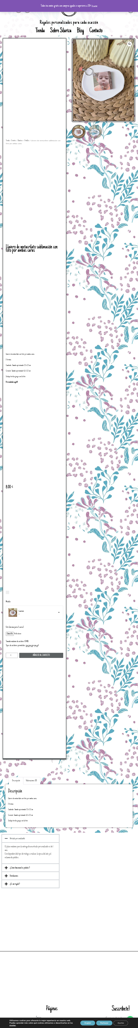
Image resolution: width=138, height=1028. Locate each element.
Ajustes (121, 1023)
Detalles (27, 140)
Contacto (96, 31)
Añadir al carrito (41, 655)
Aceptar (87, 1023)
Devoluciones (14, 876)
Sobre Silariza (60, 31)
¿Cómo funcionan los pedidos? (20, 868)
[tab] (16, 780)
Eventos (13, 140)
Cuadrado (21, 611)
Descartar (94, 6)
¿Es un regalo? (15, 884)
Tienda (40, 31)
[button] (30, 838)
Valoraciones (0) (31, 780)
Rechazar (104, 1023)
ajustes (12, 1025)
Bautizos (20, 140)
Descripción (16, 780)
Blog (80, 31)
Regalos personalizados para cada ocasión (69, 22)
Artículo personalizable (17, 838)
